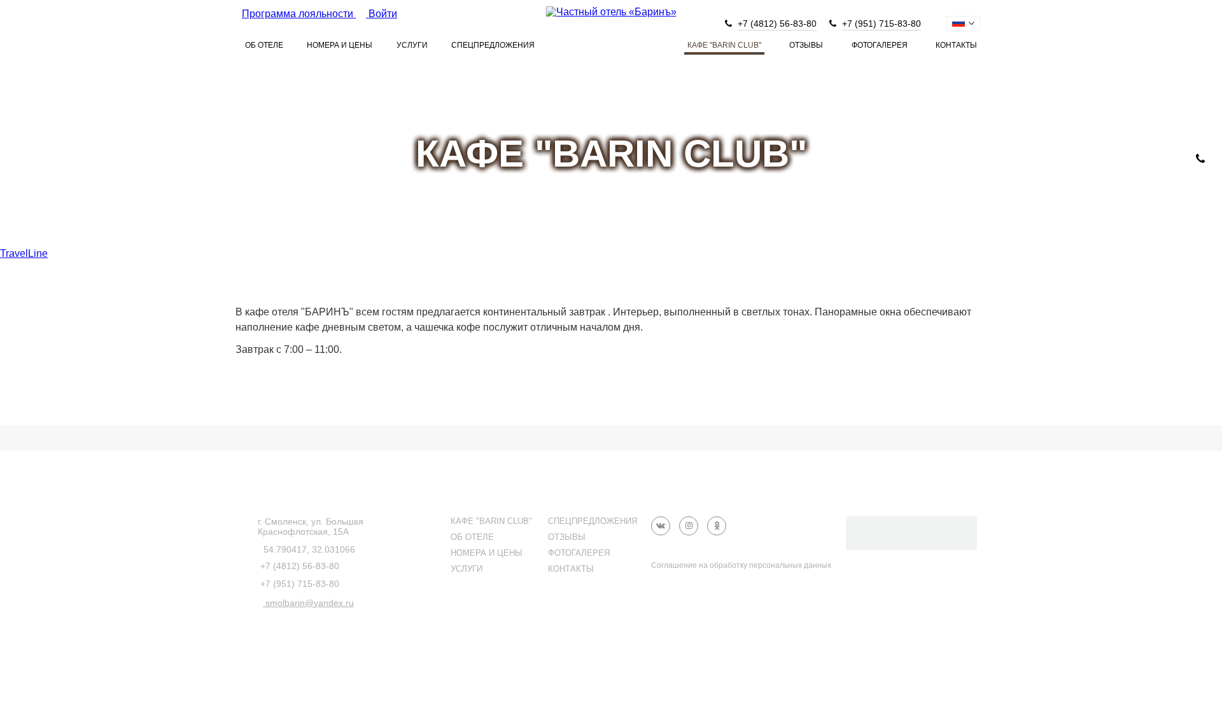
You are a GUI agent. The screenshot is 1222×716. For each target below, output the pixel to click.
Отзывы (806, 45)
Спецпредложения (493, 45)
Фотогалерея (880, 45)
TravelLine (24, 253)
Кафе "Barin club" (724, 45)
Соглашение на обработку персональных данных (741, 565)
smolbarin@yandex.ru (308, 603)
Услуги (412, 45)
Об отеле (264, 45)
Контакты (956, 45)
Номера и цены (339, 45)
